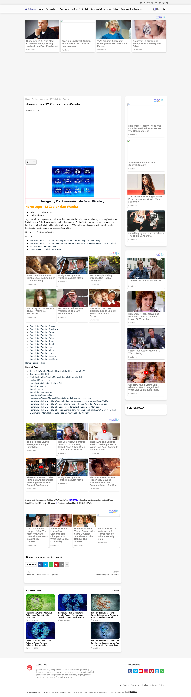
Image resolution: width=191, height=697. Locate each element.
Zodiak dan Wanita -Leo (41, 347)
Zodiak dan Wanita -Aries (42, 338)
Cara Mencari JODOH (39, 374)
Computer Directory (116, 692)
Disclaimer (146, 685)
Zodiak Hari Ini (36, 389)
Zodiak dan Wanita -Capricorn (44, 329)
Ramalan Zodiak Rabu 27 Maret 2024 (46, 383)
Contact (126, 685)
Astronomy (65, 9)
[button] (31, 161)
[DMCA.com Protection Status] (131, 692)
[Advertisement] (95, 73)
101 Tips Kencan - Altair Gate (43, 246)
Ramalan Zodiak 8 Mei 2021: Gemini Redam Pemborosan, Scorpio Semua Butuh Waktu (69, 401)
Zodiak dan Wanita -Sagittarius (44, 359)
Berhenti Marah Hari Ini (40, 380)
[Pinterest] (56, 564)
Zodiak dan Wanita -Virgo (42, 350)
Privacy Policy (158, 685)
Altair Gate (59, 692)
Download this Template (131, 9)
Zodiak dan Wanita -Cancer (42, 326)
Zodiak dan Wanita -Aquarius (43, 332)
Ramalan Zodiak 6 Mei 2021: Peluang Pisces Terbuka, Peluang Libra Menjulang (65, 240)
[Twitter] (45, 564)
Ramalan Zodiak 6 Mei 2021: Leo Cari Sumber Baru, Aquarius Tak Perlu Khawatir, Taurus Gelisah (73, 243)
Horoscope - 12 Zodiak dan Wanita (45, 249)
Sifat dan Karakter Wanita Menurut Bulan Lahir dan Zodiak (56, 377)
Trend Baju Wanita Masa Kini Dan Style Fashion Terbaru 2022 (57, 371)
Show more (114, 590)
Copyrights (135, 685)
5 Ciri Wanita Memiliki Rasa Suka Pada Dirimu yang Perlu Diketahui (60, 412)
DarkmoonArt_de (69, 201)
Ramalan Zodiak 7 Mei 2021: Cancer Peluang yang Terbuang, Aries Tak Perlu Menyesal (68, 404)
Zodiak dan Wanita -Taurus (42, 341)
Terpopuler (50, 9)
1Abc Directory (90, 692)
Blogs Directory (102, 692)
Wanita (50, 557)
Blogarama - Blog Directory (74, 692)
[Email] (61, 564)
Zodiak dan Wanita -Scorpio (43, 356)
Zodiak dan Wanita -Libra (42, 353)
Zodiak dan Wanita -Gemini (42, 344)
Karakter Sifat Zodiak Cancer (42, 395)
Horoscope (40, 557)
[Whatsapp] (51, 564)
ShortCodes (112, 9)
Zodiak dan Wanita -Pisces (42, 335)
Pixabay (98, 201)
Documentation (98, 9)
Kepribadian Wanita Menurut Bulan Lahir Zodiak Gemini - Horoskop (60, 398)
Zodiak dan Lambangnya (41, 392)
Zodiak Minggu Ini (38, 386)
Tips (43, 362)
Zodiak (85, 9)
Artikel (75, 9)
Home (40, 9)
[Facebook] (40, 564)
